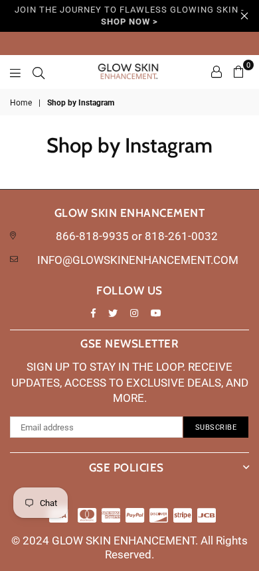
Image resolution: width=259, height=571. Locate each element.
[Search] (38, 72)
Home (21, 102)
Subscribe (216, 427)
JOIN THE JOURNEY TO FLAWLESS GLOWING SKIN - (129, 16)
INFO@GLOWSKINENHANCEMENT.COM (137, 260)
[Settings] (216, 72)
